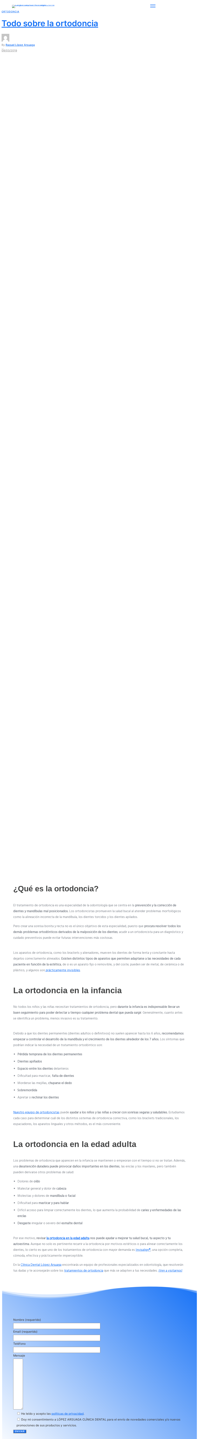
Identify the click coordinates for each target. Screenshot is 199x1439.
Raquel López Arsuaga (20, 44)
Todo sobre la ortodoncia (50, 23)
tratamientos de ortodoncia (83, 1270)
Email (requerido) (25, 1331)
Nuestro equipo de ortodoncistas (36, 1112)
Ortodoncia (10, 11)
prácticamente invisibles (62, 970)
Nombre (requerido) (27, 1320)
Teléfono (19, 1343)
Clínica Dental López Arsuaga (41, 1265)
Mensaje (19, 1355)
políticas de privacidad (67, 1413)
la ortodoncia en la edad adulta (67, 1238)
